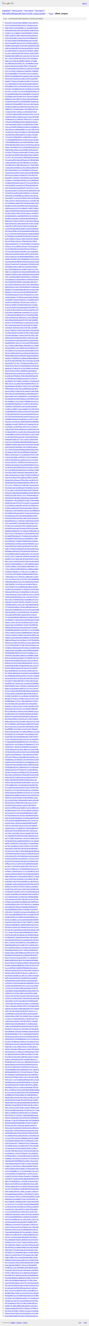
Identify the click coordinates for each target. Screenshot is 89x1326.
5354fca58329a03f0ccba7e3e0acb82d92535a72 (22, 414)
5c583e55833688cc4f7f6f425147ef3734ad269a (21, 457)
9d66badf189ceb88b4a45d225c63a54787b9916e (22, 795)
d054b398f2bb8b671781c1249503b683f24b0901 (22, 1034)
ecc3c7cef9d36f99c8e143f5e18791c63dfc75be (21, 1212)
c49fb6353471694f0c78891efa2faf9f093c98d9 (21, 993)
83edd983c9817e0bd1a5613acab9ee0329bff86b (22, 683)
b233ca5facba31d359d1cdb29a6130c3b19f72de (22, 899)
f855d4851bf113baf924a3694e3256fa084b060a (21, 1275)
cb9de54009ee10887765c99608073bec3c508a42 (22, 1016)
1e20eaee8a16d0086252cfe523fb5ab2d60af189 (22, 168)
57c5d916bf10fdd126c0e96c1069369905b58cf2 (21, 437)
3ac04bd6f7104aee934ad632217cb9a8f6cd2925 (22, 300)
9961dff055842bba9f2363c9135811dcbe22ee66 (23, 13)
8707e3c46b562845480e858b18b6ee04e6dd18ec (22, 691)
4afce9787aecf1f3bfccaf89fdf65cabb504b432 (21, 371)
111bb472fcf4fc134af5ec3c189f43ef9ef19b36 (21, 112)
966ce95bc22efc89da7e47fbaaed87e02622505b (22, 775)
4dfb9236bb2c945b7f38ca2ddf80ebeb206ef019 (21, 389)
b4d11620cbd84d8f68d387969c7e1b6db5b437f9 (22, 914)
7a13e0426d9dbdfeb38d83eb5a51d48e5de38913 (22, 617)
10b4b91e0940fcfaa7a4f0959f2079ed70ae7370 (21, 107)
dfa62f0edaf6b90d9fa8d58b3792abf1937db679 (21, 1123)
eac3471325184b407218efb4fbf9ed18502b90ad (22, 1189)
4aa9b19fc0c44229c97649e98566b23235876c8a (22, 366)
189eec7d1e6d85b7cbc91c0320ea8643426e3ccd (22, 147)
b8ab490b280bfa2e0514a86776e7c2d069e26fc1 (22, 945)
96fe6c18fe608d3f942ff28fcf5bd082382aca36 (21, 780)
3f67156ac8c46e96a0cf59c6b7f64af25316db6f (21, 325)
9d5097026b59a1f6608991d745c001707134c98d (22, 793)
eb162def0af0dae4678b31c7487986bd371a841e (22, 1194)
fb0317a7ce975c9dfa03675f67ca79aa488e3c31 (21, 1290)
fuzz (51, 13)
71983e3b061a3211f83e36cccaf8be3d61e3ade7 (22, 577)
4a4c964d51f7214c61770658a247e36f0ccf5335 (21, 363)
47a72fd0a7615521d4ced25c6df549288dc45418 (22, 350)
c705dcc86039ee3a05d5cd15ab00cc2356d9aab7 (22, 1003)
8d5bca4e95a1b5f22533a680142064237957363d (22, 721)
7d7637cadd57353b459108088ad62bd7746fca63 (22, 632)
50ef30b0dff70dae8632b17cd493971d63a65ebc (21, 404)
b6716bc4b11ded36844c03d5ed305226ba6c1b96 (22, 930)
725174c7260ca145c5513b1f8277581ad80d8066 (22, 579)
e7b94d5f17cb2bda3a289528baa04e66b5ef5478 (22, 1179)
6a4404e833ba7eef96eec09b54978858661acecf (22, 544)
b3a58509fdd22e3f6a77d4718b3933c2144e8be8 (22, 904)
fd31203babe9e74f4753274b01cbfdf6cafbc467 (21, 1303)
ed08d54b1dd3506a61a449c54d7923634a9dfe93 (22, 1214)
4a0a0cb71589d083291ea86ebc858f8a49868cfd (22, 358)
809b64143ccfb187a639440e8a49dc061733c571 (22, 663)
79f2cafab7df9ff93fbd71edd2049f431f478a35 (21, 615)
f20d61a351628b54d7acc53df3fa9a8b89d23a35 (21, 1235)
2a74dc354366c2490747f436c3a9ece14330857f (22, 213)
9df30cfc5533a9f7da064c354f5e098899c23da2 (21, 798)
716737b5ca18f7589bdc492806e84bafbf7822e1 (21, 574)
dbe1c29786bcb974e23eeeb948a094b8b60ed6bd (22, 1090)
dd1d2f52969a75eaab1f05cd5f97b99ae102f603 (21, 1100)
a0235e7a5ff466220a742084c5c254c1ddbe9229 (22, 808)
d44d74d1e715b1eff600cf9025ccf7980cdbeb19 (21, 1047)
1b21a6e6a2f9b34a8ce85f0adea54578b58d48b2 (22, 160)
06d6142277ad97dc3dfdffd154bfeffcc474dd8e (21, 61)
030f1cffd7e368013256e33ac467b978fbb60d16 (21, 38)
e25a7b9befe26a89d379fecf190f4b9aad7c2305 (21, 1141)
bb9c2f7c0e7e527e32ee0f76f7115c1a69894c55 (21, 958)
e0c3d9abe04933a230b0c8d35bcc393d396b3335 (22, 1135)
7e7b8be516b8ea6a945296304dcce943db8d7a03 (22, 648)
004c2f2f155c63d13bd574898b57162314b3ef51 (21, 23)
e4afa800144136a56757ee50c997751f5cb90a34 (22, 1158)
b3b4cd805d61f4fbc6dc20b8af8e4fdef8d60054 (21, 907)
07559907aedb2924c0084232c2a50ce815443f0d (22, 68)
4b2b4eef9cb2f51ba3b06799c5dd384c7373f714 (21, 373)
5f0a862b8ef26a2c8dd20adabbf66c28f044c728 (21, 483)
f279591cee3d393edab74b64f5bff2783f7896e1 (21, 1237)
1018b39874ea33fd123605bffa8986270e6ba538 (22, 101)
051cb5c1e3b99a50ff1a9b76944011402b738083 (22, 53)
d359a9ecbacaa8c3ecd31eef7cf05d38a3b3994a (21, 1036)
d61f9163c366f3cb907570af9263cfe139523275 (21, 1067)
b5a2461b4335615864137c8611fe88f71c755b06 (22, 922)
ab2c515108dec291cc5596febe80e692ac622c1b (22, 869)
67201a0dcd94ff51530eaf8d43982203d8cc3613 (21, 523)
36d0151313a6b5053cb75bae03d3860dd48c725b (22, 272)
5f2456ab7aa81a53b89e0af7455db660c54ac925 (22, 488)
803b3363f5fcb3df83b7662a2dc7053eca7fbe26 (21, 660)
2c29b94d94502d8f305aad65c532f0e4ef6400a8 (21, 229)
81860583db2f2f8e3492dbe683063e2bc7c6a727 (22, 666)
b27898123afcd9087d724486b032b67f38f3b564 (22, 902)
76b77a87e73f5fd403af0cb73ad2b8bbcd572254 (21, 599)
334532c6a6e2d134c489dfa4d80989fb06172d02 (22, 256)
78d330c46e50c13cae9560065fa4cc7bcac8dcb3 (21, 612)
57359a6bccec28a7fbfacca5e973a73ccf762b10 (21, 427)
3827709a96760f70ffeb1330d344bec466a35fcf (21, 282)
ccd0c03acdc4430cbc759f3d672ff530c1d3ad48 (21, 1021)
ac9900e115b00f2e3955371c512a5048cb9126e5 (22, 871)
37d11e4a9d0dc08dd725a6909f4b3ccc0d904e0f (22, 277)
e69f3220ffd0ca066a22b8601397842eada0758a (21, 1169)
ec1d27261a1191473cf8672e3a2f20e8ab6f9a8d (21, 1204)
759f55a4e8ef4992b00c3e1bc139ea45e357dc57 (22, 597)
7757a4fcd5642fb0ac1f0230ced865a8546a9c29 (21, 607)
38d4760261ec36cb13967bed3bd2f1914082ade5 (22, 287)
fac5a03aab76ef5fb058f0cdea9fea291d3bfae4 (21, 1288)
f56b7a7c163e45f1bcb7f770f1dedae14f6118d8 (21, 1255)
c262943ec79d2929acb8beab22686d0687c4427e (22, 983)
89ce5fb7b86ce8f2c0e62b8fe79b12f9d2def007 (21, 704)
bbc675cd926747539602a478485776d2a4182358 (22, 963)
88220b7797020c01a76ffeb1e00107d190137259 (22, 699)
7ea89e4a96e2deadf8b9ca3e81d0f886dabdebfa (22, 650)
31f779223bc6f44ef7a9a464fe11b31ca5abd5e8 (21, 251)
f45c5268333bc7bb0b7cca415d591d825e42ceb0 (22, 1245)
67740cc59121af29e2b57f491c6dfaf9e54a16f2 (21, 526)
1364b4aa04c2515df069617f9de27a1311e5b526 (22, 119)
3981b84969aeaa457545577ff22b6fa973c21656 (21, 295)
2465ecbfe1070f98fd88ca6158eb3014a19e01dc (21, 196)
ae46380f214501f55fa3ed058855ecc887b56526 (21, 881)
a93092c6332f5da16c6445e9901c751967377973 (22, 859)
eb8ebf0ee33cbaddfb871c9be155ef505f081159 (21, 1199)
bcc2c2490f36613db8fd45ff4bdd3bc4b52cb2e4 (21, 968)
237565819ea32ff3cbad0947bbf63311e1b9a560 (21, 193)
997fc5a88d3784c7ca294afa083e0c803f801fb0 (21, 785)
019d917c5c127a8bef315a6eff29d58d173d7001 (21, 33)
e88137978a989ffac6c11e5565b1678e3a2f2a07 (21, 1181)
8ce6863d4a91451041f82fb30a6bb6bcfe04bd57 (21, 714)
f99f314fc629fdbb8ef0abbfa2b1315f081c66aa (21, 1280)
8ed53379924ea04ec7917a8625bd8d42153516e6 (22, 732)
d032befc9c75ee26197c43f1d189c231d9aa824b (22, 1029)
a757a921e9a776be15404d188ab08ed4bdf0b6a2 (22, 851)
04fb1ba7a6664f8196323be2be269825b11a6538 (22, 48)
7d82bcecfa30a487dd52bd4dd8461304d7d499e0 (22, 638)
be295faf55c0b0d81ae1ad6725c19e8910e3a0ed (22, 975)
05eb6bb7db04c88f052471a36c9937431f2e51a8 (22, 56)
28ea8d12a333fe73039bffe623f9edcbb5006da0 (21, 206)
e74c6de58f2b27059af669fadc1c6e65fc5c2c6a (21, 1174)
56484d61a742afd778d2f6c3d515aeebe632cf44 (21, 424)
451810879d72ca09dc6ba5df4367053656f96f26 (21, 340)
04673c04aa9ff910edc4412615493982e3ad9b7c (22, 43)
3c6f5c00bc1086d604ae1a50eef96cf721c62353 (21, 312)
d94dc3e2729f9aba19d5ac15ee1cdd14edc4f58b (22, 1077)
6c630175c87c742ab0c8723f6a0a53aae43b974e (22, 556)
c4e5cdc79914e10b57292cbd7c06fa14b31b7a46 (22, 996)
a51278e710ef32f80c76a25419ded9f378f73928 (21, 833)
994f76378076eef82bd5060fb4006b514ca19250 (22, 782)
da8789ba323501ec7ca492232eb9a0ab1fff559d (21, 1087)
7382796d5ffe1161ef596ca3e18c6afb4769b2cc (21, 584)
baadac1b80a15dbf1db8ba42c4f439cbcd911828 (22, 953)
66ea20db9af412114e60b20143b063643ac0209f (22, 521)
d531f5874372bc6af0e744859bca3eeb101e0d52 (22, 1057)
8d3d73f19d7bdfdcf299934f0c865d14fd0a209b (21, 716)
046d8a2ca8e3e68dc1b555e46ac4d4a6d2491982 (22, 46)
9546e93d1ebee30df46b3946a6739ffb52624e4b (22, 765)
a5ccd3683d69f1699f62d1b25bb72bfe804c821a (21, 836)
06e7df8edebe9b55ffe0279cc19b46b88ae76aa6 (21, 63)
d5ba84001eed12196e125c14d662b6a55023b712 (22, 1062)
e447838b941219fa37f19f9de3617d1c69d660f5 (21, 1153)
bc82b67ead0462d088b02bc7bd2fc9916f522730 (22, 965)
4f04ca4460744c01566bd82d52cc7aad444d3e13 (22, 396)
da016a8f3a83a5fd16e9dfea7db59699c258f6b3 (21, 1085)
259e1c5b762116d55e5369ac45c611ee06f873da (22, 201)
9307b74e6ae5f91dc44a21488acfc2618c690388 (22, 749)
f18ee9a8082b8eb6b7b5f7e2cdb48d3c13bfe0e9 (21, 1232)
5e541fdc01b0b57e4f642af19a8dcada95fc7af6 (21, 472)
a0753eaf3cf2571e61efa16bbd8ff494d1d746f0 (21, 813)
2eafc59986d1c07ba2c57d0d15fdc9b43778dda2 (22, 239)
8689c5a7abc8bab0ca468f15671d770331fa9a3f (21, 688)
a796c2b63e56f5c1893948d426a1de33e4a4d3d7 (22, 856)
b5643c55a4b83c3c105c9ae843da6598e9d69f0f (22, 920)
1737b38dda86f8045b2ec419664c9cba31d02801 (22, 140)
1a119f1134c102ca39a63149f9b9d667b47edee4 (22, 157)
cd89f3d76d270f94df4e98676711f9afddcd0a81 (21, 1024)
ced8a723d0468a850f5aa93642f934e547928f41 (22, 1026)
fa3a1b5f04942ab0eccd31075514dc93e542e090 (22, 1283)
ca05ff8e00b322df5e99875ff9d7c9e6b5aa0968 (21, 1014)
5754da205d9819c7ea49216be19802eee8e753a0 (22, 432)
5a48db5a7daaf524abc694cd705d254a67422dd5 (22, 444)
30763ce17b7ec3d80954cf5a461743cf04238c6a (21, 246)
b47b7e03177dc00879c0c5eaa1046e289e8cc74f (22, 912)
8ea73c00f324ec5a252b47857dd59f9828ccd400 (22, 726)
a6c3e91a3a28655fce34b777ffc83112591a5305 (21, 846)
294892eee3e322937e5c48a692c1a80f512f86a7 (22, 208)
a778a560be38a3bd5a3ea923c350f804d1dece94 (22, 853)
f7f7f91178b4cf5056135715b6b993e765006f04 (21, 1273)
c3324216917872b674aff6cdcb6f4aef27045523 (21, 988)
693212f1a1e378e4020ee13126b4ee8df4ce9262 (22, 533)
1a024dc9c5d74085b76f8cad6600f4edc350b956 (22, 155)
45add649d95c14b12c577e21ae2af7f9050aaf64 (21, 343)
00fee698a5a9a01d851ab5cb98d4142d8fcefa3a (21, 30)
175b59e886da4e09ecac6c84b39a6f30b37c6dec (22, 142)
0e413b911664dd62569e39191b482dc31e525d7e (22, 89)
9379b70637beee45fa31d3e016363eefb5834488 (22, 752)
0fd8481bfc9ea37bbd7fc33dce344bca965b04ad (21, 99)
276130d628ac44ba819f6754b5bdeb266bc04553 (22, 203)
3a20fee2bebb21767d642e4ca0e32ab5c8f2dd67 (22, 297)
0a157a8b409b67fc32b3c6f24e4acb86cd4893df (21, 84)
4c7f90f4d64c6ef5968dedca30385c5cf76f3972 (21, 378)
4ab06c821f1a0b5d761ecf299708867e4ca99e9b (22, 368)
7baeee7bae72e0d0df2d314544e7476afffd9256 (21, 625)
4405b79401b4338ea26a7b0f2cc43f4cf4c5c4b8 (21, 338)
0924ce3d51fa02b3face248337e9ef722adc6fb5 (21, 79)
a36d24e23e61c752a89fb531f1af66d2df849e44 (21, 828)
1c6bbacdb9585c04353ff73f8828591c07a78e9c (21, 163)
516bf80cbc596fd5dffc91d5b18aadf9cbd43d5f (21, 406)
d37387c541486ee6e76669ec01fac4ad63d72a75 (22, 1042)
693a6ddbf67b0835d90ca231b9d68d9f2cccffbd (21, 538)
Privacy (18, 1323)
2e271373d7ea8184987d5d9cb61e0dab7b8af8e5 (22, 234)
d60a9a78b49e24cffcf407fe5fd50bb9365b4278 (21, 1064)
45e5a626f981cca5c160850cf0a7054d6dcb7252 (21, 348)
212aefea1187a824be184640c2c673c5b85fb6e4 (22, 180)
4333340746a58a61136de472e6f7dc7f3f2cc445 (21, 335)
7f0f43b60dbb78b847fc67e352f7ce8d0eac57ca (21, 653)
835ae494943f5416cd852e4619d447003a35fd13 (22, 678)
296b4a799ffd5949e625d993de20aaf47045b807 (22, 211)
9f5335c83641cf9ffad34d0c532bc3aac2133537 (21, 803)
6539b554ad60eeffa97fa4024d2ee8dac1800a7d (21, 508)
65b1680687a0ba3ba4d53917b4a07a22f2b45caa (22, 513)
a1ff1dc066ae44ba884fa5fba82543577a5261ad (21, 820)
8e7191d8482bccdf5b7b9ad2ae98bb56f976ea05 (22, 724)
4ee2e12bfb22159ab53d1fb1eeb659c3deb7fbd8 (22, 391)
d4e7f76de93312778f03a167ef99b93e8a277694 (22, 1052)
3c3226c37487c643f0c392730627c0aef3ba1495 (21, 310)
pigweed (6, 10)
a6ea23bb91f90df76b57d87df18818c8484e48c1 (21, 848)
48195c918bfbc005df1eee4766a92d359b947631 (22, 353)
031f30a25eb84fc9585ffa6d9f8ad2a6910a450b (21, 40)
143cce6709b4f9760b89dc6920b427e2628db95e (22, 127)
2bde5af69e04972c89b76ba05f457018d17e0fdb (22, 223)
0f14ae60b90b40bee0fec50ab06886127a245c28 (22, 94)
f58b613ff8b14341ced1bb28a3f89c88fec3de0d (21, 1257)
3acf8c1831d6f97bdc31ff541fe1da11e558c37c (21, 302)
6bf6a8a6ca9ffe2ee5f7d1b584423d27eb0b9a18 (21, 551)
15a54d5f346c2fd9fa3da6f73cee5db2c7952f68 (21, 135)
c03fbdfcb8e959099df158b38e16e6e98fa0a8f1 (21, 981)
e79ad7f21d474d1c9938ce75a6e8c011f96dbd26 (22, 1176)
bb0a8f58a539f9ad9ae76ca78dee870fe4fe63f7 (21, 955)
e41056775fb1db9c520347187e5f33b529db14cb (22, 1151)
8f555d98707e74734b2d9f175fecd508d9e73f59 (21, 734)
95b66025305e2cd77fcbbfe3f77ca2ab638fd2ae (21, 770)
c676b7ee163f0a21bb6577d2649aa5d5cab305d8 (22, 998)
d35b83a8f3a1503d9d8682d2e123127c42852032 (22, 1039)
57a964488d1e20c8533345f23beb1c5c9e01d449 (22, 434)
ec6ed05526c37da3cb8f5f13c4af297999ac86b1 (21, 1209)
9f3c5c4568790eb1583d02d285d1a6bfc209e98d (22, 800)
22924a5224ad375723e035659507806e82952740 (22, 190)
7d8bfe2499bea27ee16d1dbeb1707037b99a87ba (22, 640)
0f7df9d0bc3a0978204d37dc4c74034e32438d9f (21, 96)
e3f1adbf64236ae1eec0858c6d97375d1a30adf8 (21, 1146)
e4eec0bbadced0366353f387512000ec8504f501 (22, 1163)
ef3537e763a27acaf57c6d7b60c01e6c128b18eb (22, 1227)
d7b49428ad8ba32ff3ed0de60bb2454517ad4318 (22, 1069)
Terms (25, 1323)
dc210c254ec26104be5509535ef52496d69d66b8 (22, 1092)
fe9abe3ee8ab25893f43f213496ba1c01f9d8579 (21, 1308)
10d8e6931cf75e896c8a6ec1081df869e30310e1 (22, 109)
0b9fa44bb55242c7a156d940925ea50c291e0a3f (22, 86)
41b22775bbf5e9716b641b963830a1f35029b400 (22, 330)
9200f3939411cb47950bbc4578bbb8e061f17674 (22, 744)
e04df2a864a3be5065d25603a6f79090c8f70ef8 (21, 1133)
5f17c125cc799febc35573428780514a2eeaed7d (22, 485)
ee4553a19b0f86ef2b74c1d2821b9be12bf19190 (22, 1219)
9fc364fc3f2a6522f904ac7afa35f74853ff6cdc (20, 805)
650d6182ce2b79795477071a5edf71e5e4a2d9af (22, 503)
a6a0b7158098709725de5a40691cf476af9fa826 (22, 843)
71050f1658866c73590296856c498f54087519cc (22, 566)
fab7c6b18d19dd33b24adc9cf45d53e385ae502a (22, 1285)
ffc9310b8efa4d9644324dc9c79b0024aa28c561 (21, 1316)
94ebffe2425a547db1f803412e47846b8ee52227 (22, 762)
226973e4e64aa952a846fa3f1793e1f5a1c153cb (21, 188)
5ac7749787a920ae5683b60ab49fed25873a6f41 (22, 450)
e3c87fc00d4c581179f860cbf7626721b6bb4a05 (21, 1143)
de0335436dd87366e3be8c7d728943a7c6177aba (22, 1110)
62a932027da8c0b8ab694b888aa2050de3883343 (22, 493)
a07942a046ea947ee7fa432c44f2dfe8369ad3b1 (22, 815)
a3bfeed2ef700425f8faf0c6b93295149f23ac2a (21, 831)
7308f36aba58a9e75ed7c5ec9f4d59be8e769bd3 (22, 582)
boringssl (28, 10)
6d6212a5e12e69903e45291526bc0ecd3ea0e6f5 (22, 561)
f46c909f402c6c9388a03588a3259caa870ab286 (22, 1247)
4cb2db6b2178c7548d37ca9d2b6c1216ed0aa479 (22, 381)
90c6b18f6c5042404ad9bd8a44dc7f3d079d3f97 (21, 737)
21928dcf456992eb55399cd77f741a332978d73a (22, 183)
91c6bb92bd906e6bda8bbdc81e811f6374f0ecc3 (22, 742)
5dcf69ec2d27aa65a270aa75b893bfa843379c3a (22, 465)
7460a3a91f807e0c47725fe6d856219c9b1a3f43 (21, 592)
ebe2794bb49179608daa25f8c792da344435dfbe (22, 1202)
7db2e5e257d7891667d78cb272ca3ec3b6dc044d (22, 643)
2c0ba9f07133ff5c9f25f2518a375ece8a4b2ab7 (21, 226)
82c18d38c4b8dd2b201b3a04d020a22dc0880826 (22, 673)
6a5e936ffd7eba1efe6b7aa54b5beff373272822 (21, 546)
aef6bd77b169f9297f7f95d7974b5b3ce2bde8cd (21, 886)
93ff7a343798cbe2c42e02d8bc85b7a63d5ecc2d (21, 757)
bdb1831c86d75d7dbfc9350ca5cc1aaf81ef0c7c (21, 973)
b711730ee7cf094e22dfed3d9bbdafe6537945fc (21, 932)
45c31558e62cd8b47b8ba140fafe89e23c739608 (22, 345)
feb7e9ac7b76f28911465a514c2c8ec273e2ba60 (22, 1311)
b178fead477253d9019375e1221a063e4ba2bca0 (22, 892)
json (85, 1323)
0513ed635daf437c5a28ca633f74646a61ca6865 (22, 51)
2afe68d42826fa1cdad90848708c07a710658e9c (22, 216)
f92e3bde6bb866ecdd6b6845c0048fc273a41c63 (22, 1278)
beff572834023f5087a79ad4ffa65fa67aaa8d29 (21, 978)
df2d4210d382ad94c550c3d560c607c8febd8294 (22, 1118)
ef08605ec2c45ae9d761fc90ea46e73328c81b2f (21, 1224)
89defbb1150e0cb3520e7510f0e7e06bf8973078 (22, 706)
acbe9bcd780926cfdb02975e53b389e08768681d (22, 874)
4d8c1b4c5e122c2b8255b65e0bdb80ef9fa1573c (22, 383)
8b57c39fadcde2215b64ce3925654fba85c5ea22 (22, 711)
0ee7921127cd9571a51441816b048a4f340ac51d (22, 91)
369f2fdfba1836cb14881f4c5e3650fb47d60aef (21, 267)
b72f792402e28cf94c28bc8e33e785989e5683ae (22, 935)
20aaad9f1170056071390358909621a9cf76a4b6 (22, 178)
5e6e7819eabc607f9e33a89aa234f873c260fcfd (21, 477)
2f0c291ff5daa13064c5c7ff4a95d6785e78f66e (21, 241)
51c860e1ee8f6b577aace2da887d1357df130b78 (22, 409)
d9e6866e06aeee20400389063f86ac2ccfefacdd (21, 1082)
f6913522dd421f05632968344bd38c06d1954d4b (22, 1262)
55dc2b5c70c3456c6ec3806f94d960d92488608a (22, 422)
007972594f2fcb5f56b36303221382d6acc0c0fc (21, 25)
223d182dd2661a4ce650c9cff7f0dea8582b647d (21, 185)
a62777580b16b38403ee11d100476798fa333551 (22, 838)
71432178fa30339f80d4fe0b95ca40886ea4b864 (22, 569)
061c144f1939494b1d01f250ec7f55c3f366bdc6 (21, 58)
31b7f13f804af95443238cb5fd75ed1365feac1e (21, 249)
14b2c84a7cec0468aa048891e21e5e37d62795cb (22, 129)
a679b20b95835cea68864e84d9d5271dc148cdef (22, 841)
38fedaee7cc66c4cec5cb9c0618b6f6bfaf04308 (21, 292)
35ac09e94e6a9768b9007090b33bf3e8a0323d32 (22, 262)
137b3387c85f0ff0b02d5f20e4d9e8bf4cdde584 (21, 122)
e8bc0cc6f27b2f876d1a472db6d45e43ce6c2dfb (21, 1184)
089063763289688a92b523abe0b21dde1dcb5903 (22, 76)
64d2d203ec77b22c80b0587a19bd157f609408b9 (22, 500)
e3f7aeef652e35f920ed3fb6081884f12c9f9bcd (21, 1148)
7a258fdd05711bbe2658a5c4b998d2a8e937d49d (22, 620)
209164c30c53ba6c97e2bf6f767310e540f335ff (21, 175)
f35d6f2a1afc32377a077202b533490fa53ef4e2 (21, 1242)
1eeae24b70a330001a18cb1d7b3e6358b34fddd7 (22, 173)
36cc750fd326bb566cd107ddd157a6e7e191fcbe (22, 269)
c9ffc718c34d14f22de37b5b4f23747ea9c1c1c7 (21, 1011)
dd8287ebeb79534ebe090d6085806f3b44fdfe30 (22, 1102)
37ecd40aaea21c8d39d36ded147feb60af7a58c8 (22, 279)
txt (80, 1323)
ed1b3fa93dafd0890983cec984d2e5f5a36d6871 (21, 1217)
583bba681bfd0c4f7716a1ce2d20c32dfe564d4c (21, 439)
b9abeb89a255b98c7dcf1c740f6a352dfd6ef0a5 (21, 950)
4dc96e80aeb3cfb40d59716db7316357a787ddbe (22, 386)
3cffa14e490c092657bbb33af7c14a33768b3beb (21, 317)
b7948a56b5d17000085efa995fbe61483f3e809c (22, 937)
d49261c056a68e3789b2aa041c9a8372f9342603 (22, 1049)
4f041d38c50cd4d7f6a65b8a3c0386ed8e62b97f (21, 394)
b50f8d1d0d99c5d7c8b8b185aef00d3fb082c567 (21, 917)
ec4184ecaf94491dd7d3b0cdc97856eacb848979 (22, 1207)
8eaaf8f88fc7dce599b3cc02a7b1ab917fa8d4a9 (21, 729)
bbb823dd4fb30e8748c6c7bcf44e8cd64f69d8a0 (21, 960)
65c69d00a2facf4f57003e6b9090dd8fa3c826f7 (21, 516)
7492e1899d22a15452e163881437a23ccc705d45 (22, 594)
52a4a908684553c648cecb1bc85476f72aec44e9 (22, 411)
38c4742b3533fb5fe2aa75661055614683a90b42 (22, 284)
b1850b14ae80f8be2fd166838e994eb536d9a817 (22, 894)
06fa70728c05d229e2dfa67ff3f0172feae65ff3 (21, 66)
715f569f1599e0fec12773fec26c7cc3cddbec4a (21, 572)
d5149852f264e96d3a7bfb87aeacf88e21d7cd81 (21, 1054)
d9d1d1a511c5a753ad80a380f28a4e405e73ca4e (22, 1080)
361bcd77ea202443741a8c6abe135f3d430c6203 (22, 264)
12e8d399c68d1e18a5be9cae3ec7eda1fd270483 (22, 117)
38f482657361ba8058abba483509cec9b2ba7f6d (22, 290)
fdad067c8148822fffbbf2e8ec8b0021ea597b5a (21, 1306)
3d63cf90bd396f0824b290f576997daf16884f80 (21, 320)
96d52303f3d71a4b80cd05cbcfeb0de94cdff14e (21, 777)
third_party (17, 10)
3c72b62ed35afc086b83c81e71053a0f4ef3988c (21, 315)
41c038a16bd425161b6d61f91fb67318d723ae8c (22, 333)
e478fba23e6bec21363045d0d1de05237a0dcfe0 (22, 1156)
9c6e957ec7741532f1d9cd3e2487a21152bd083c (22, 790)
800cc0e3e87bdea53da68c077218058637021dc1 (22, 658)
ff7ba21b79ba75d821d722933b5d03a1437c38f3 (21, 1313)
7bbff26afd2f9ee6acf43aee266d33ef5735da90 (21, 627)
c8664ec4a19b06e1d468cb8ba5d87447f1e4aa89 (22, 1009)
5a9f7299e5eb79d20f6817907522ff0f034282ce (21, 447)
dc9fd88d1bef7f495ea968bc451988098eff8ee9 (21, 1095)
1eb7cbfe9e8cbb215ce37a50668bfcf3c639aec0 (21, 170)
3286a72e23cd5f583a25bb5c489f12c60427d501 (22, 254)
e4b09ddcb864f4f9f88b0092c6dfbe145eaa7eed (21, 1161)
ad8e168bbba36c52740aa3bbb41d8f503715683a (22, 876)
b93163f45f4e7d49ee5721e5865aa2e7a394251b (22, 948)
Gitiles (13, 1323)
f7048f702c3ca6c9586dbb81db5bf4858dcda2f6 (21, 1268)
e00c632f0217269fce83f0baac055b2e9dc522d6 (21, 1130)
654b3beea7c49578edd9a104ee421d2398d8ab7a (22, 510)
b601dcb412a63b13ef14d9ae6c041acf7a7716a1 (22, 927)
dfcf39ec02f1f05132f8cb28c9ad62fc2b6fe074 (21, 1125)
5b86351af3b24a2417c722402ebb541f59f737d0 (22, 455)
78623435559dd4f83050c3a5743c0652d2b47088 (22, 610)
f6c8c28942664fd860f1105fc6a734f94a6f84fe (21, 1265)
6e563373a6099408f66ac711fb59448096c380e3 (22, 564)
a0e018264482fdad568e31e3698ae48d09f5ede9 (22, 818)
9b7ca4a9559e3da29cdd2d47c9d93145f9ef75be (22, 787)
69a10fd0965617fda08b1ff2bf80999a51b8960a (21, 541)
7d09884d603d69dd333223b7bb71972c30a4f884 (22, 630)
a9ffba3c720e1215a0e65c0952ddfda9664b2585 (21, 864)
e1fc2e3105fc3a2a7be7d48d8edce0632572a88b (22, 1138)
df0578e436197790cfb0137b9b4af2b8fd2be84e (21, 1115)
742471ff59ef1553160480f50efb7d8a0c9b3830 (21, 587)
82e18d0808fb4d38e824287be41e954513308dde (22, 676)
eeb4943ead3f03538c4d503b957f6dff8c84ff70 (21, 1222)
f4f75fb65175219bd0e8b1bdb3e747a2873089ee (22, 1252)
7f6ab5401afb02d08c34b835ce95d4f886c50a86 (21, 655)
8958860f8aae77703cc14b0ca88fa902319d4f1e (21, 701)
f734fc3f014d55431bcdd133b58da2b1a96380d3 (21, 1270)
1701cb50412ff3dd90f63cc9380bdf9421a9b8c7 (21, 137)
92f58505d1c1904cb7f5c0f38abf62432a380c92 (21, 747)
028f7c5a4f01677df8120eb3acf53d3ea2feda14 (21, 35)
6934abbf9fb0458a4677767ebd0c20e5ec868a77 (22, 536)
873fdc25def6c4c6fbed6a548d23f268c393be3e (21, 693)
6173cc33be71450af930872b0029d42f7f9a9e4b (21, 490)
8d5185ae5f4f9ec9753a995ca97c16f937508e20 (21, 719)
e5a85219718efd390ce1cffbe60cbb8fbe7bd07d (21, 1166)
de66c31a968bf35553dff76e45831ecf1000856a (21, 1113)
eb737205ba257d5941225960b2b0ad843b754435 (22, 1196)
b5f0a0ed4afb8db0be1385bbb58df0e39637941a (22, 925)
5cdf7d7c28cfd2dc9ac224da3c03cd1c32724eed (21, 460)
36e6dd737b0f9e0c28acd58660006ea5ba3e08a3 (22, 274)
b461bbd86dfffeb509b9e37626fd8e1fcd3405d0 (21, 909)
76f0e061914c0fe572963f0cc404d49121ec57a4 (21, 602)
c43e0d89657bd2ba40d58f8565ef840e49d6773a (22, 991)
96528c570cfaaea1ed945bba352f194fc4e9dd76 (21, 772)
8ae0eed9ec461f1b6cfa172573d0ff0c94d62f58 (21, 709)
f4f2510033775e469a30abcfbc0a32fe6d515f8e (21, 1250)
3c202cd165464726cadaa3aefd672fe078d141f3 (21, 307)
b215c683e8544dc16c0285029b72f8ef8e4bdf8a (21, 897)
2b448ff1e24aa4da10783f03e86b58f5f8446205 (21, 218)
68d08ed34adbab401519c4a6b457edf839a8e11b (22, 531)
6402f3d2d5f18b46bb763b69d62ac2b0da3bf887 (22, 498)
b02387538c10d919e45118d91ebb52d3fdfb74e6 (22, 889)
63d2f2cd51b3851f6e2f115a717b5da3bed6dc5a (21, 495)
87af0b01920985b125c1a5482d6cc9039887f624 (22, 696)
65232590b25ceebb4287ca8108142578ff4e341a (22, 505)
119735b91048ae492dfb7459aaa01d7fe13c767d (22, 114)
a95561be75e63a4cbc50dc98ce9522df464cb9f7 (21, 861)
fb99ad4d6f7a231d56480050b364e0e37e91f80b (22, 1295)
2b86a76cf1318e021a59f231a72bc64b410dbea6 (22, 221)
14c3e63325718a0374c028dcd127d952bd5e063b (22, 132)
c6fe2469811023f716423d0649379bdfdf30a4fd (21, 1001)
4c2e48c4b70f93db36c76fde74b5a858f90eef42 (21, 376)
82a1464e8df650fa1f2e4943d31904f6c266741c (21, 671)
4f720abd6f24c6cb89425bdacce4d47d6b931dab (22, 399)
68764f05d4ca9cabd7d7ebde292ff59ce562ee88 (21, 528)
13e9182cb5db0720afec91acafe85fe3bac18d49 (21, 124)
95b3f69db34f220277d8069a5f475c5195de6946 (22, 767)
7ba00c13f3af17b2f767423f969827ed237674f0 (21, 622)
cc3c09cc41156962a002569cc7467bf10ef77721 (21, 1019)
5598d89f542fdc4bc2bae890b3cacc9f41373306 (21, 419)
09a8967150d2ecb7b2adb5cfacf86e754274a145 (22, 81)
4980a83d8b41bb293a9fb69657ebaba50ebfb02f (22, 356)
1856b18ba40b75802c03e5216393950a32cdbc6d (22, 145)
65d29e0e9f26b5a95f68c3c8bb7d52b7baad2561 (22, 518)
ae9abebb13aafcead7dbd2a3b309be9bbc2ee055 (22, 884)
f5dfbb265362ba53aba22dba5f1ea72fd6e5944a (21, 1260)
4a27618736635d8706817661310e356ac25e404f (22, 361)
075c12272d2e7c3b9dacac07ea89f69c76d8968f (21, 71)
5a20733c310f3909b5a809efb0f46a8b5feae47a (21, 442)
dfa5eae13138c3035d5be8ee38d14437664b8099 (22, 1120)
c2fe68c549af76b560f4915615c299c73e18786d (21, 986)
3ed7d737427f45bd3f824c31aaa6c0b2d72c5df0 (21, 323)
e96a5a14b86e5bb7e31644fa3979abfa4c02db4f (22, 1186)
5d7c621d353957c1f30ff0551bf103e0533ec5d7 (21, 462)
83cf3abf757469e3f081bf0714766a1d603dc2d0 (21, 681)
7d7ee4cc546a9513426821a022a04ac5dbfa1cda (22, 635)
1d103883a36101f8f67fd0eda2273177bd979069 (22, 165)
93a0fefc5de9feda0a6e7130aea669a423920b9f (21, 754)
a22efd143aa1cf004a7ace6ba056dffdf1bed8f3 (21, 823)
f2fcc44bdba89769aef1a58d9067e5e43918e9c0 (21, 1240)
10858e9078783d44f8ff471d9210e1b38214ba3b (22, 104)
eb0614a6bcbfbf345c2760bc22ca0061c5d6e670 (21, 1191)
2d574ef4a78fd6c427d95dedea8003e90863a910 (22, 231)
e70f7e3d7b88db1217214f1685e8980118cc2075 (22, 1171)
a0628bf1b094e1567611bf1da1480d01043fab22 (22, 810)
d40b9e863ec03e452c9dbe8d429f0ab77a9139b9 (22, 1044)
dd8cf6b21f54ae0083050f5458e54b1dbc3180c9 (21, 1105)
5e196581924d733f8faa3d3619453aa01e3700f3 (22, 467)
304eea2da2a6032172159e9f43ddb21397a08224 (22, 244)
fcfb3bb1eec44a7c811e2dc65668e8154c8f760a (21, 1301)
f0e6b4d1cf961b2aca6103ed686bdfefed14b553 (21, 1229)
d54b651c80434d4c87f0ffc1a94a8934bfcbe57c (21, 1059)
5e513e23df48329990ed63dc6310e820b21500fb (22, 470)
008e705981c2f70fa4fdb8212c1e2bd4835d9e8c (21, 28)
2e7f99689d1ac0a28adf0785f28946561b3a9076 (22, 236)
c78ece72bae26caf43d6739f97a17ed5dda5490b (22, 1006)
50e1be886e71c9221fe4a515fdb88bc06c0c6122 (22, 401)
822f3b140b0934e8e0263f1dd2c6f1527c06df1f (21, 668)
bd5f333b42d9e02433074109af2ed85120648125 (22, 970)
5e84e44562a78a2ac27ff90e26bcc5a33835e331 (22, 480)
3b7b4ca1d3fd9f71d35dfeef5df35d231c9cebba (21, 305)
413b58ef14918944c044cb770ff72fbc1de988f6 (21, 328)
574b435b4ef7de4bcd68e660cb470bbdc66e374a (22, 429)
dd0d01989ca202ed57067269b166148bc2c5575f (22, 1097)
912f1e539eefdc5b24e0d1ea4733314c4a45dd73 (22, 739)
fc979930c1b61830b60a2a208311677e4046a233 (22, 1298)
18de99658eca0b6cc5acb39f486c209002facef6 (21, 150)
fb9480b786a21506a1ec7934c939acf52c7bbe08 (22, 1293)
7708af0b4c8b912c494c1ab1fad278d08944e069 (22, 605)
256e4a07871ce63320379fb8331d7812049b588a (22, 198)
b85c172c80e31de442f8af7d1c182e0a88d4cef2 (21, 942)
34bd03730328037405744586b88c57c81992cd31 (22, 259)
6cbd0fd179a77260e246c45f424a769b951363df (21, 559)
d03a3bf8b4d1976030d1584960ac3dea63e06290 (22, 1031)
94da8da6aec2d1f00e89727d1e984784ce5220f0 (22, 759)
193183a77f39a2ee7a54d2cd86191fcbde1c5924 (22, 152)
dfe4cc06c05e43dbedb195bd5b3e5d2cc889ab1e (22, 1128)
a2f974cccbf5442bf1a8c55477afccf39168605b (21, 826)
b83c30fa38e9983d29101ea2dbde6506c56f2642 (22, 940)
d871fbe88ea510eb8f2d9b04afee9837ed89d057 (22, 1075)
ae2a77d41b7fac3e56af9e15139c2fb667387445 (21, 879)
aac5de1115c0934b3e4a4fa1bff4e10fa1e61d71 (21, 866)
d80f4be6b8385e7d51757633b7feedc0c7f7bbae (21, 1072)
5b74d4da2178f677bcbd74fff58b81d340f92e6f (21, 452)
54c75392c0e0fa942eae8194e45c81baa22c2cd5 (22, 416)
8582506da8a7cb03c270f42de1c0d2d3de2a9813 (22, 686)
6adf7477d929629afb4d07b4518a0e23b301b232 (22, 549)
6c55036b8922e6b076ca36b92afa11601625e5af (22, 554)
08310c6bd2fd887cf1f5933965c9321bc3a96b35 (21, 74)
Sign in (84, 3)
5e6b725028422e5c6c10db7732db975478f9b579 (22, 475)
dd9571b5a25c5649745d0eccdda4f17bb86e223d (22, 1108)
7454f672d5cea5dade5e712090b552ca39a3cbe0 (22, 589)
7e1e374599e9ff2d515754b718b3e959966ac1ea (22, 645)
